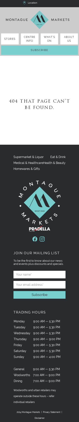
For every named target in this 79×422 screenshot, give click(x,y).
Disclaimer (40, 418)
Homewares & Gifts (26, 168)
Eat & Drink (58, 157)
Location (32, 2)
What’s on (49, 39)
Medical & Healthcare (28, 163)
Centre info (29, 39)
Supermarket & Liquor (28, 157)
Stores (10, 38)
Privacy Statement (51, 412)
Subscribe (39, 50)
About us (69, 39)
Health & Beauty (54, 163)
